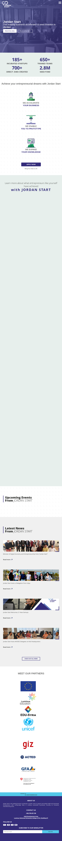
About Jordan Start (25, 31)
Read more (7, 559)
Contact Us (23, 793)
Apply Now (31, 164)
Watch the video (10, 31)
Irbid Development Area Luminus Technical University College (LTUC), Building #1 (31, 817)
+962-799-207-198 (31, 813)
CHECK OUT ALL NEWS (31, 659)
